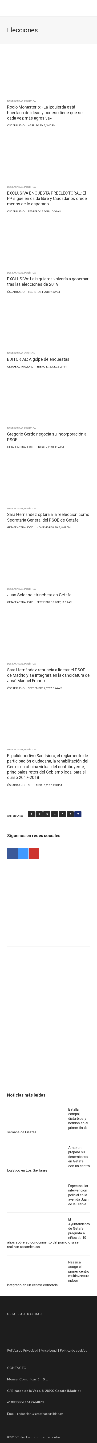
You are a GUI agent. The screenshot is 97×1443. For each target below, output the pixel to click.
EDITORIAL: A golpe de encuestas (38, 359)
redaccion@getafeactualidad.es (40, 1414)
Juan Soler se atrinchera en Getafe (39, 594)
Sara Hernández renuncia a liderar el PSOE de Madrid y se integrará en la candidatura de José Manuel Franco (48, 675)
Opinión (29, 353)
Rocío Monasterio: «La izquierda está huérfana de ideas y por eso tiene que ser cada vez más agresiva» (45, 112)
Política (30, 101)
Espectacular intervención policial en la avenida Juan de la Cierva (78, 1195)
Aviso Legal (49, 1350)
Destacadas (15, 101)
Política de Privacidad (22, 1350)
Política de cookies (73, 1350)
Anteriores (15, 815)
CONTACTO (16, 1368)
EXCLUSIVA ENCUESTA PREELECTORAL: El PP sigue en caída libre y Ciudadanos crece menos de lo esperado (47, 199)
